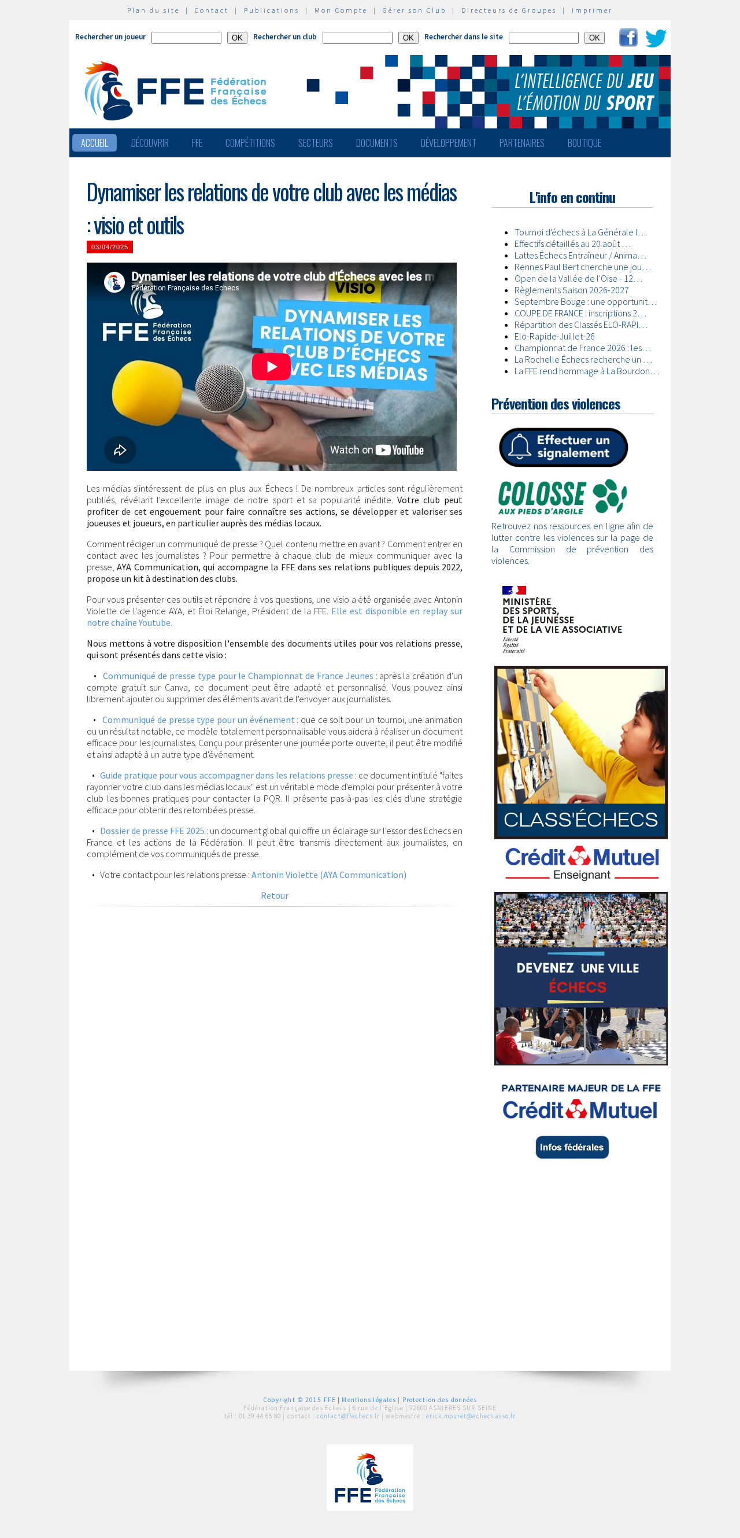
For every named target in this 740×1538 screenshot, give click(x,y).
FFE (197, 143)
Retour (274, 895)
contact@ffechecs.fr (348, 1416)
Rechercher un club (285, 37)
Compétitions (250, 143)
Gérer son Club (414, 10)
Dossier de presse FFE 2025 (152, 830)
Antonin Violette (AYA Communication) (328, 874)
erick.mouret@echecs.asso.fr (471, 1416)
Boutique (584, 143)
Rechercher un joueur (110, 37)
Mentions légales (369, 1400)
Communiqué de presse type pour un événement (198, 719)
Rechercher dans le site (463, 37)
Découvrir (150, 143)
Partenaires (522, 143)
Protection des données (440, 1400)
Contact (212, 10)
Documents (377, 143)
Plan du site (153, 10)
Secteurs (315, 143)
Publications (271, 10)
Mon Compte (341, 10)
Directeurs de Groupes (509, 10)
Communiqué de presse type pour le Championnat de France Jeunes (238, 675)
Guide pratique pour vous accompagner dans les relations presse (226, 775)
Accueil (94, 143)
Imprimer (592, 10)
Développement (448, 143)
